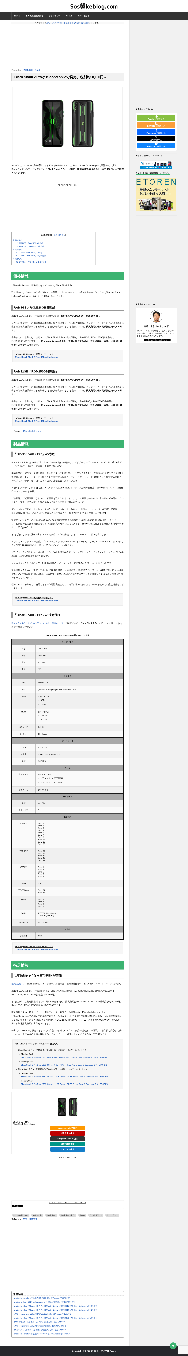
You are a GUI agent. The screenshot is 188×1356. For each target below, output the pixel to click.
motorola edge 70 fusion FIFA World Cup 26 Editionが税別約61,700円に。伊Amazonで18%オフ (55, 1318)
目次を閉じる (59, 235)
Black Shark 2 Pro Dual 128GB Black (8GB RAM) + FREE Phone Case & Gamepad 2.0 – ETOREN (64, 1057)
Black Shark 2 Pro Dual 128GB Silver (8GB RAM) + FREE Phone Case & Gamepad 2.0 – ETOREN (64, 1065)
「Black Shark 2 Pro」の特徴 (29, 253)
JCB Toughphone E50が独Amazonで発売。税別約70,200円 (40, 1326)
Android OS (38, 1215)
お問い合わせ (83, 16)
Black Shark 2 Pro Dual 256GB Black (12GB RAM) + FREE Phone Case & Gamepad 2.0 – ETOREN (64, 1076)
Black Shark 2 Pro (68, 1215)
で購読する (156, 119)
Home (17, 16)
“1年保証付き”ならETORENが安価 (31, 262)
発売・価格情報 (30, 1219)
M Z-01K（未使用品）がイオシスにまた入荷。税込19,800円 (40, 1330)
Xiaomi (82, 1215)
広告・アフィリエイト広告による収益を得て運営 (67, 23)
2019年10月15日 (32, 70)
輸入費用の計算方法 (34, 16)
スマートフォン (112, 1215)
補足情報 (17, 259)
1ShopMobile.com (32, 431)
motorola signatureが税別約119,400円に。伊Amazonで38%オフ (42, 1298)
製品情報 (17, 250)
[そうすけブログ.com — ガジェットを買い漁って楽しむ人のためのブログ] (94, 6)
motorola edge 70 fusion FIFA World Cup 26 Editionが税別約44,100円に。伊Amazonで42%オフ (55, 1310)
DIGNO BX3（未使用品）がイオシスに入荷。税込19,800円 (40, 1322)
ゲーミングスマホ (96, 1215)
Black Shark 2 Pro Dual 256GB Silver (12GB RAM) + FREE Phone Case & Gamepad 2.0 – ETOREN (64, 1084)
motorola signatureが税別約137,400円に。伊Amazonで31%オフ (42, 1334)
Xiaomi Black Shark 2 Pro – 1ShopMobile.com (36, 357)
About (69, 16)
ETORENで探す (67, 1144)
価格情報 (17, 240)
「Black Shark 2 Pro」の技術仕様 (31, 256)
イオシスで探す (67, 1149)
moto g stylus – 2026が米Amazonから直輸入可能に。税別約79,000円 (44, 1302)
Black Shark (52, 1215)
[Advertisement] (67, 46)
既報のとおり (18, 984)
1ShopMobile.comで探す (67, 1139)
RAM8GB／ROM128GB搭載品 (29, 243)
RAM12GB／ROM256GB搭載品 (30, 246)
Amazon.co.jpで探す (67, 1128)
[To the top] (173, 1345)
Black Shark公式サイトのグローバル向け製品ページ (37, 623)
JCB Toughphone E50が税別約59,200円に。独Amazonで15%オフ (43, 1314)
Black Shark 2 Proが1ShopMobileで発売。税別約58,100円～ (60, 77)
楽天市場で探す (67, 1133)
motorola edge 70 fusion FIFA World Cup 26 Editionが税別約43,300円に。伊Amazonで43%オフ (55, 1306)
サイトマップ (54, 16)
